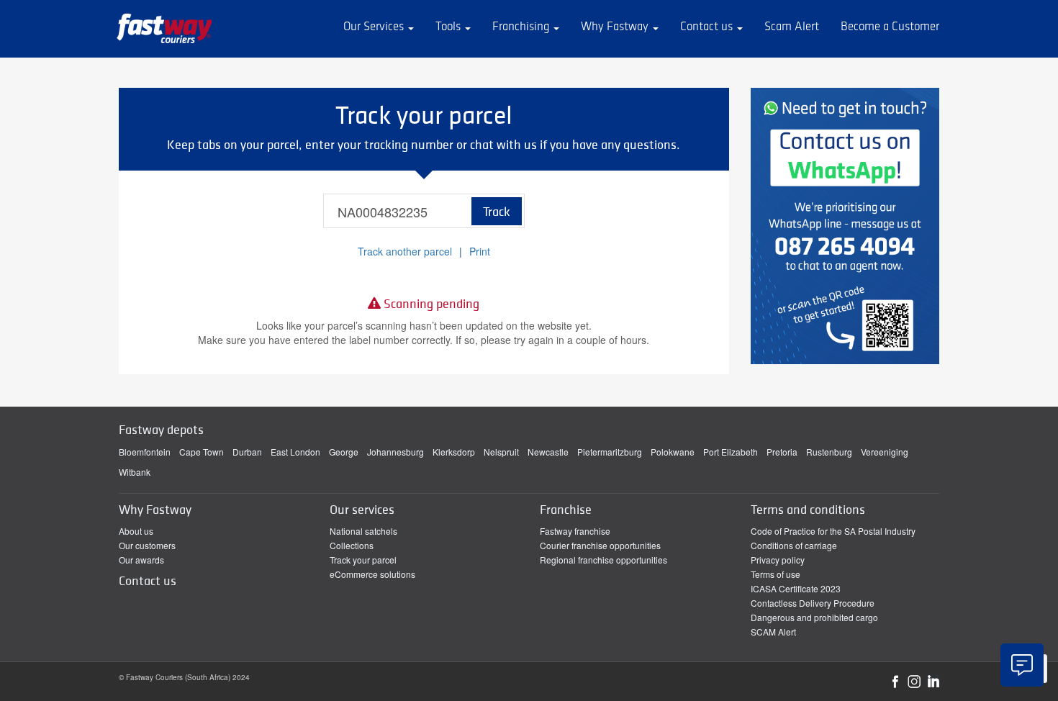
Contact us (708, 26)
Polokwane (673, 452)
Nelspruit (501, 452)
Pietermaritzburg (609, 452)
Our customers (147, 545)
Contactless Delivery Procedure (812, 603)
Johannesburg (395, 452)
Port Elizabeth (730, 452)
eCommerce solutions (372, 574)
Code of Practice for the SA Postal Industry (833, 531)
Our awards (141, 559)
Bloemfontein (145, 452)
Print (479, 251)
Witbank (134, 472)
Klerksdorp (454, 452)
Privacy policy (778, 559)
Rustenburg (829, 452)
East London (295, 452)
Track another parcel (405, 251)
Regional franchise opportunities (603, 559)
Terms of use (775, 574)
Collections (352, 545)
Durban (247, 452)
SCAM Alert (773, 631)
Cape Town (201, 452)
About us (136, 531)
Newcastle (548, 452)
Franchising (522, 26)
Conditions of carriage (794, 545)
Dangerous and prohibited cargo (814, 617)
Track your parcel (363, 559)
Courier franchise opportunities (600, 545)
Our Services (375, 26)
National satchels (363, 531)
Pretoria (782, 452)
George (343, 452)
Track (496, 211)
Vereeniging (884, 452)
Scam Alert (791, 26)
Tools (449, 26)
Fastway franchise (575, 531)
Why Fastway (616, 26)
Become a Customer (890, 26)
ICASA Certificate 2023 (796, 588)
